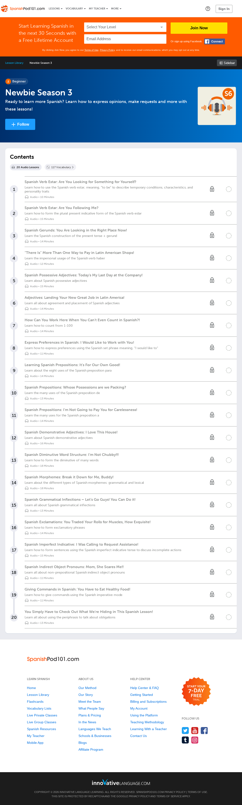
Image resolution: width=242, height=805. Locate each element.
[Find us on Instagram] (195, 740)
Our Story (85, 695)
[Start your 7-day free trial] (196, 691)
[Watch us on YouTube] (195, 730)
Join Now (199, 28)
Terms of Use (91, 50)
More (115, 8)
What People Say (91, 708)
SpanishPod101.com (150, 792)
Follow (23, 124)
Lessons (54, 8)
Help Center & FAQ (144, 688)
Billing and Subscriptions (148, 701)
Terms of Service (169, 796)
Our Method (87, 688)
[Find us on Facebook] (204, 730)
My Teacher (97, 8)
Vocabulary (74, 8)
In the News (87, 722)
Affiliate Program (90, 749)
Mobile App (35, 743)
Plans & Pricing (89, 715)
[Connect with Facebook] (214, 41)
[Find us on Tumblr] (185, 740)
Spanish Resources (41, 729)
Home (31, 688)
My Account (138, 708)
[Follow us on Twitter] (185, 730)
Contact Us (138, 736)
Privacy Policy (107, 50)
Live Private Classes (42, 715)
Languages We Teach (94, 729)
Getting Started (141, 695)
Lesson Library (14, 62)
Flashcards (35, 701)
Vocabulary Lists (39, 708)
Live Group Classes (41, 722)
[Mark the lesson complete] (229, 189)
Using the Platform (144, 715)
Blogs (82, 743)
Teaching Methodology (147, 722)
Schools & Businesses (94, 736)
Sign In (224, 9)
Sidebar (229, 63)
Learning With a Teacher (148, 729)
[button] (208, 8)
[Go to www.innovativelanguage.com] (121, 782)
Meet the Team (89, 701)
